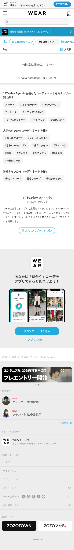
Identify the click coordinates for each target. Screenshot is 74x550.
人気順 (67, 49)
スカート (9, 104)
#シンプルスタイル (38, 137)
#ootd (8, 153)
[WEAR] (37, 13)
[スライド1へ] (35, 384)
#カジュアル (39, 153)
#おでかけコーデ (14, 137)
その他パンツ (57, 120)
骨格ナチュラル (54, 178)
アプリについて (37, 339)
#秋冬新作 (57, 153)
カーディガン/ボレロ (32, 112)
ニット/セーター (28, 104)
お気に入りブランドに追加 (39, 230)
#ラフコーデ (60, 145)
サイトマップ (10, 470)
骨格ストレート (13, 178)
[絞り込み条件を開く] (5, 42)
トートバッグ (38, 120)
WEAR (5, 357)
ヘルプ (6, 462)
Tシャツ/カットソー (15, 120)
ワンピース (11, 112)
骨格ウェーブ (34, 178)
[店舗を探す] (37, 22)
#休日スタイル (40, 145)
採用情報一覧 (66, 423)
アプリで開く (62, 4)
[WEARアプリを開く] (69, 14)
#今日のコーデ (12, 160)
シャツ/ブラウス (50, 104)
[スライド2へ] (38, 384)
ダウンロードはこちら (37, 331)
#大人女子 (22, 153)
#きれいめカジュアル (16, 145)
